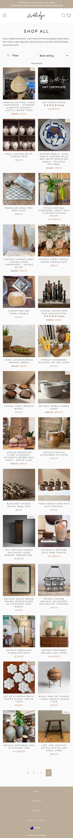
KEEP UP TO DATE (36, 820)
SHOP (37, 791)
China (10, 42)
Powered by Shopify (36, 835)
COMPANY (36, 801)
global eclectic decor (59, 38)
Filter (15, 55)
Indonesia (24, 42)
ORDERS (36, 811)
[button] (50, 105)
